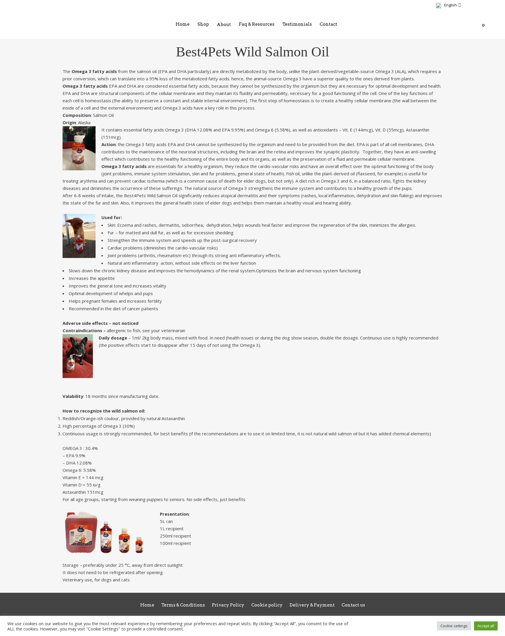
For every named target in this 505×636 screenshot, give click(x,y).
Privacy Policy (228, 605)
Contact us (353, 605)
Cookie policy (267, 605)
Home (147, 605)
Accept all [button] (486, 625)
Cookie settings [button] (454, 625)
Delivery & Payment (312, 605)
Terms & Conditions (183, 605)
